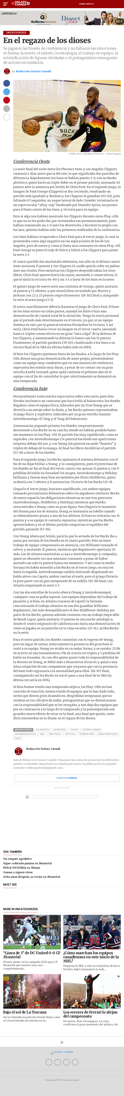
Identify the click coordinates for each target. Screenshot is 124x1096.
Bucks (74, 729)
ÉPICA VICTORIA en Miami (21, 867)
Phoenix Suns (86, 734)
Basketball (60, 729)
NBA (42, 734)
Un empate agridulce (17, 858)
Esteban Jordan (91, 729)
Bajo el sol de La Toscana (24, 1012)
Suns (18, 738)
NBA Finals (55, 734)
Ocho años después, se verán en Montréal (31, 876)
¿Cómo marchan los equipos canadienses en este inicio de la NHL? (91, 957)
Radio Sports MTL (108, 734)
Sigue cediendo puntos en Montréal (27, 863)
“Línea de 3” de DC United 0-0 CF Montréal (31, 955)
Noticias (70, 734)
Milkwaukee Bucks (25, 734)
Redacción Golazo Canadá (33, 71)
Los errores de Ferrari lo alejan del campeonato (90, 1014)
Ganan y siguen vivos (18, 872)
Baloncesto (42, 729)
